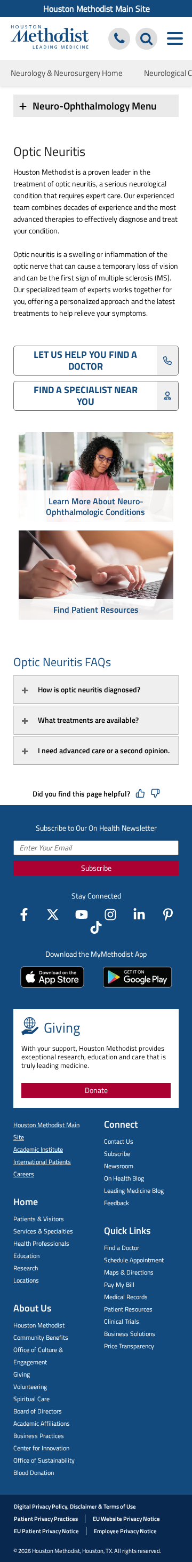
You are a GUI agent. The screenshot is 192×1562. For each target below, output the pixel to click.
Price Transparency (129, 1346)
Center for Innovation (41, 1448)
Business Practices (38, 1436)
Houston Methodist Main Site (96, 8)
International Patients (42, 1162)
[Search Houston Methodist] (146, 39)
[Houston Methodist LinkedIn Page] (139, 914)
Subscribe (96, 867)
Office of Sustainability (44, 1460)
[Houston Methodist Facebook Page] (24, 914)
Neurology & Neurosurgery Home (67, 73)
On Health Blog (124, 1178)
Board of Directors (37, 1411)
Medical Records (126, 1297)
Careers (23, 1174)
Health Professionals (41, 1243)
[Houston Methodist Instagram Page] (110, 914)
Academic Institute (38, 1149)
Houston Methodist (39, 1325)
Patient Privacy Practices (46, 1518)
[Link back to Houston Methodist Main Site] (50, 38)
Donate (96, 1090)
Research (25, 1268)
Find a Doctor (121, 1248)
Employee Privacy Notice (125, 1531)
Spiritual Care (31, 1399)
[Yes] (140, 794)
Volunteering (30, 1386)
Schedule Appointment (134, 1260)
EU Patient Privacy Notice (46, 1531)
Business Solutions (129, 1334)
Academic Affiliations (41, 1423)
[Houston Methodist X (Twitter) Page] (52, 914)
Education (26, 1256)
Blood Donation (33, 1472)
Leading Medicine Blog (134, 1190)
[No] (155, 794)
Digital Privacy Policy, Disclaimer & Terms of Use (75, 1506)
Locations (26, 1280)
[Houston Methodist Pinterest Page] (168, 914)
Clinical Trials (121, 1321)
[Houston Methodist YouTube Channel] (81, 914)
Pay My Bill (119, 1284)
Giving (21, 1374)
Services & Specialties (43, 1231)
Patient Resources (128, 1309)
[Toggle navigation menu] (175, 39)
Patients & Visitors (38, 1219)
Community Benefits (40, 1337)
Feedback (116, 1203)
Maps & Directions (129, 1272)
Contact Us (118, 1141)
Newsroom (118, 1166)
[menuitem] (96, 8)
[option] (96, 478)
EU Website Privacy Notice (126, 1518)
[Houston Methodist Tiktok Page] (96, 927)
